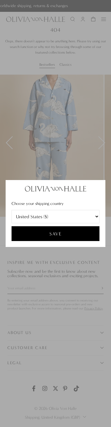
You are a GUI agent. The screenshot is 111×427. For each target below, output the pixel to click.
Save (55, 234)
